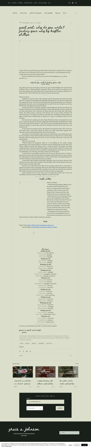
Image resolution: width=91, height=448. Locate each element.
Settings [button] (70, 445)
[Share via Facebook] (20, 351)
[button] (20, 3)
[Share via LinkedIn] (27, 351)
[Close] (89, 445)
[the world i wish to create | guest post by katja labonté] (68, 372)
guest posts (21, 346)
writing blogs (41, 343)
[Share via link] (30, 351)
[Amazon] (76, 3)
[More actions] (71, 23)
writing (21, 343)
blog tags (57, 13)
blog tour (27, 343)
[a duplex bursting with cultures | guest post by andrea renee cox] (45, 372)
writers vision (49, 343)
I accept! (84, 445)
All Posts (15, 13)
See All (76, 363)
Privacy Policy (8, 446)
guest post (34, 343)
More (64, 13)
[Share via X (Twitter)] (23, 351)
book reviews (23, 13)
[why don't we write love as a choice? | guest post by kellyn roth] (23, 372)
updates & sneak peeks (36, 13)
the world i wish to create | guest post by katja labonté (67, 382)
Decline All (77, 445)
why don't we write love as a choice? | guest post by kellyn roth (22, 382)
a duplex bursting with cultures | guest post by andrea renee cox (45, 382)
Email (28, 398)
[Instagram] (69, 3)
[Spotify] (73, 3)
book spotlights (48, 13)
